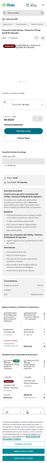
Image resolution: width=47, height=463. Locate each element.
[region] (23, 439)
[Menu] (43, 5)
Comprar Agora (23, 138)
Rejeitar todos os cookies (23, 451)
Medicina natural (37, 24)
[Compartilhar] (42, 37)
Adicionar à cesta (23, 131)
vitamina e (33, 203)
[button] (23, 61)
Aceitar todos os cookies (23, 458)
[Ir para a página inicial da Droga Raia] (8, 5)
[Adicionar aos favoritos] (36, 37)
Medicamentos (21, 24)
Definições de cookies (23, 444)
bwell (15, 178)
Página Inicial (7, 24)
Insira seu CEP (9, 156)
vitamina (15, 197)
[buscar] (41, 12)
